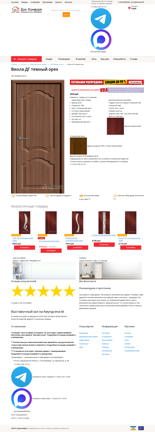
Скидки (49, 59)
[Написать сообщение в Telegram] (101, 18)
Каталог (128, 333)
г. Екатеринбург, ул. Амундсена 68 (131, 2)
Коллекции (83, 333)
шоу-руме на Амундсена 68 (30, 316)
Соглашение (107, 350)
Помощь (24, 2)
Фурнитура (83, 343)
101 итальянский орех (49, 241)
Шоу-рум (105, 59)
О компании (35, 2)
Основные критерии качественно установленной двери (102, 300)
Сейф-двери (84, 340)
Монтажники (47, 2)
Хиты (94, 59)
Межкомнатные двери (88, 336)
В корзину (24, 247)
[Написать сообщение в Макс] (101, 39)
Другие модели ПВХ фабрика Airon (84, 156)
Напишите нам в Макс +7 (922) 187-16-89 (50, 398)
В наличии (80, 59)
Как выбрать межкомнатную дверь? (115, 294)
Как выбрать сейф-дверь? (90, 294)
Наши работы (119, 59)
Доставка (14, 2)
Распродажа (64, 59)
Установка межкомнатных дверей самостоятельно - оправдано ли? (113, 297)
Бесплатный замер (98, 51)
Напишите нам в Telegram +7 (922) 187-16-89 (51, 377)
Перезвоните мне (132, 350)
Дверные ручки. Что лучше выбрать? (121, 303)
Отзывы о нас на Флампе (21, 303)
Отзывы (133, 59)
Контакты (68, 2)
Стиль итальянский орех (104, 235)
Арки (81, 347)
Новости (58, 2)
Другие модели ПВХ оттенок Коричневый (104, 146)
